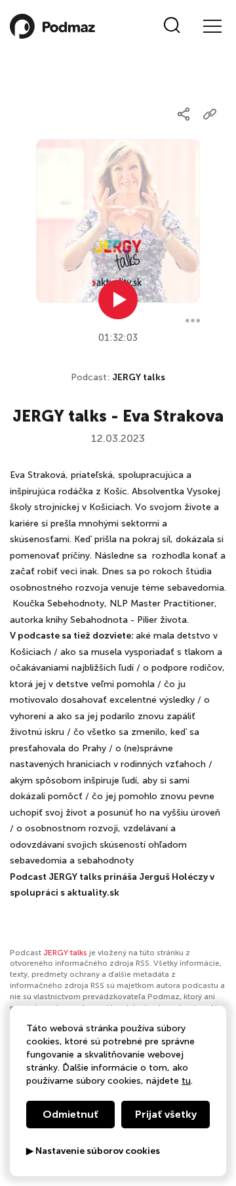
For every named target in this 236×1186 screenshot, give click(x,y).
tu (186, 1080)
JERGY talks (138, 377)
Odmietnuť (70, 1114)
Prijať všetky (166, 1114)
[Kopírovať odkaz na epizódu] (209, 114)
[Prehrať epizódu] (118, 299)
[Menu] (211, 26)
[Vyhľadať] (172, 26)
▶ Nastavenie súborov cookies (93, 1151)
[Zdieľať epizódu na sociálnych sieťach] (183, 114)
